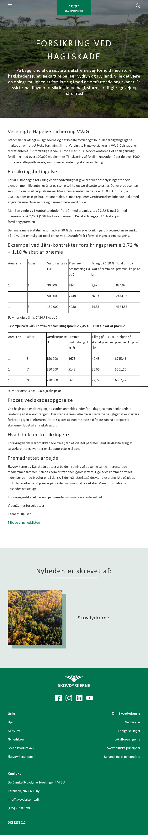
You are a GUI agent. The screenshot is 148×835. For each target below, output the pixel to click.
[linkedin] (79, 698)
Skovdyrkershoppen (21, 757)
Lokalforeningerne (127, 739)
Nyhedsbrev (16, 739)
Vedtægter (132, 722)
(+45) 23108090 (19, 808)
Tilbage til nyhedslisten (24, 523)
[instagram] (69, 698)
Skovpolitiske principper (123, 748)
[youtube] (89, 698)
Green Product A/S (21, 748)
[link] (74, 7)
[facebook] (58, 698)
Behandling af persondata (122, 757)
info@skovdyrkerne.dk (24, 800)
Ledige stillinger (129, 731)
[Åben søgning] (135, 5)
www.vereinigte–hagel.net (83, 497)
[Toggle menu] (10, 6)
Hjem (11, 722)
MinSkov (14, 731)
